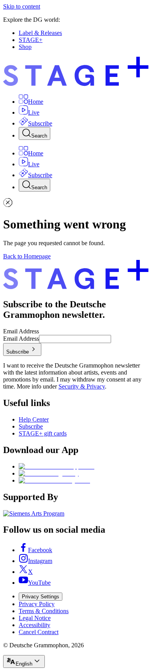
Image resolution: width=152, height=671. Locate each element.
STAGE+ (30, 40)
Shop (25, 47)
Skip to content (21, 6)
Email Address (21, 331)
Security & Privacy (81, 386)
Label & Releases (40, 33)
